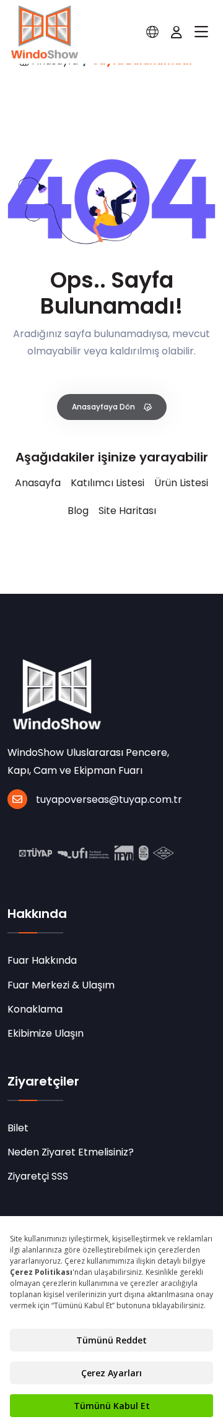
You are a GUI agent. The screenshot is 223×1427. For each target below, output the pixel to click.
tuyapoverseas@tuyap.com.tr (109, 799)
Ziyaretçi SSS (37, 1176)
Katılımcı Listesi (107, 483)
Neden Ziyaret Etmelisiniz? (70, 1152)
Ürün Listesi (181, 483)
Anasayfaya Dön (104, 406)
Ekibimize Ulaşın (45, 1033)
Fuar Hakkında (42, 960)
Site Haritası (127, 511)
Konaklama (35, 1009)
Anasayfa (38, 483)
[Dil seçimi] (152, 32)
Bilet (17, 1128)
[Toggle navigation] (201, 32)
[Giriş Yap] (176, 32)
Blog (78, 511)
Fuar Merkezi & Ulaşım (61, 985)
